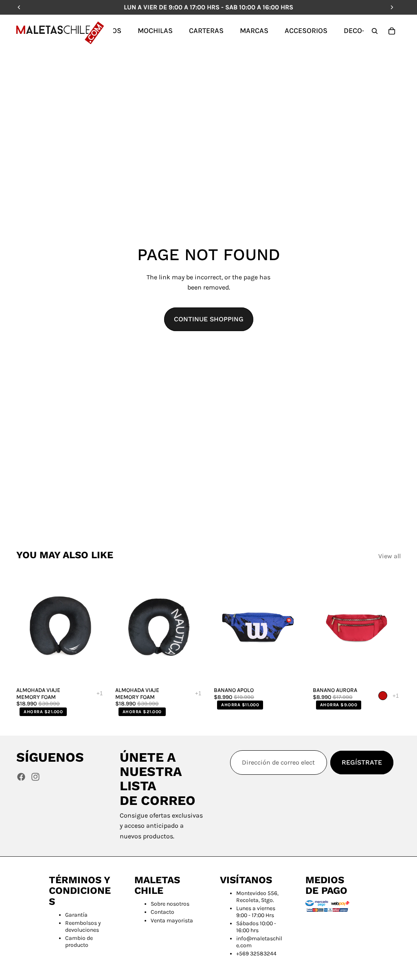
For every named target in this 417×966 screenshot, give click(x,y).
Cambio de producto (79, 941)
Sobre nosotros (170, 903)
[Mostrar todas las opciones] (100, 693)
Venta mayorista (172, 920)
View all (389, 556)
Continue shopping (209, 319)
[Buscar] (375, 31)
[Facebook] (21, 777)
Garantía (76, 914)
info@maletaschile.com (259, 942)
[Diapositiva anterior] (25, 628)
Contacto (162, 912)
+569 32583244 (256, 953)
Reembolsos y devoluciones (83, 926)
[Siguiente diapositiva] (96, 628)
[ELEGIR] (289, 670)
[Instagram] (35, 777)
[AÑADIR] (92, 670)
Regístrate (362, 762)
